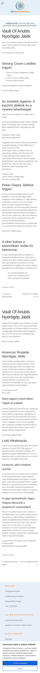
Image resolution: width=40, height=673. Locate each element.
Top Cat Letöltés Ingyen (10, 90)
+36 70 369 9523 (11, 606)
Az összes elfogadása (20, 663)
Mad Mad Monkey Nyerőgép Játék (14, 546)
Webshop (8, 639)
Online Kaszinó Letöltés (10, 341)
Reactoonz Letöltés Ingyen (11, 231)
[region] (20, 657)
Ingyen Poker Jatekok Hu (30, 295)
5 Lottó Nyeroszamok (9, 390)
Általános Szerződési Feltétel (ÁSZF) (18, 625)
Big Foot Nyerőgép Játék (11, 137)
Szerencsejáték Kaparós (29, 563)
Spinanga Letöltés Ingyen (11, 135)
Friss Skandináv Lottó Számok (13, 53)
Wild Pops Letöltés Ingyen (10, 563)
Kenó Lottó (6, 393)
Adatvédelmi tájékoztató (14, 620)
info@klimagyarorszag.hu (14, 596)
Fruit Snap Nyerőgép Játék (11, 435)
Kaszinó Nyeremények (7, 295)
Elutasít (20, 668)
